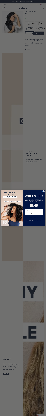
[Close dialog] (43, 191)
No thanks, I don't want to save (34, 217)
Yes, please (34, 214)
